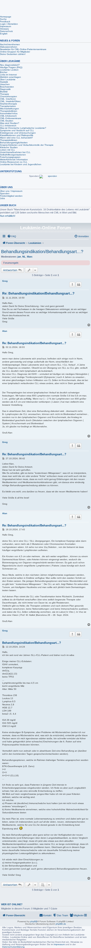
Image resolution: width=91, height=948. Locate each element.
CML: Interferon (8, 99)
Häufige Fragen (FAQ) (11, 67)
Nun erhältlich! (7, 216)
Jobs (2, 198)
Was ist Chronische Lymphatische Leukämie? (23, 128)
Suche (3, 19)
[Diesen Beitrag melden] (72, 284)
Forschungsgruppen (10, 157)
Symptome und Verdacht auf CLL (17, 130)
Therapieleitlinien (8, 111)
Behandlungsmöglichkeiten (14, 142)
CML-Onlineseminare (10, 118)
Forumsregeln (10, 262)
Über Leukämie (7, 79)
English (4, 33)
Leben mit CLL (7, 150)
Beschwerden (7, 87)
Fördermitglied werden (11, 196)
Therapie (4, 94)
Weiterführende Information (14, 159)
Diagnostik (5, 89)
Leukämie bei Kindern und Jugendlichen (20, 164)
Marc (29, 256)
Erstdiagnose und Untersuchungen (18, 133)
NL (24, 256)
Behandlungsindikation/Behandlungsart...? (42, 251)
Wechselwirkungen (9, 108)
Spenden (4, 193)
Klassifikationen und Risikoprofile (16, 135)
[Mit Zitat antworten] (79, 284)
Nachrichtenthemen (10, 44)
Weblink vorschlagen (10, 77)
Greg (5, 281)
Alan (4, 331)
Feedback (5, 21)
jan (19, 256)
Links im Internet (8, 74)
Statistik (4, 82)
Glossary (4, 29)
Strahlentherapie (8, 104)
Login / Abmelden (9, 24)
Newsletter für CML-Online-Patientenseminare (23, 49)
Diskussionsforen (8, 47)
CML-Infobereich (8, 116)
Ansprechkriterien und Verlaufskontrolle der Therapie (26, 145)
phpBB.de (61, 924)
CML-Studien (6, 120)
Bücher (3, 72)
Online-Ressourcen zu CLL (13, 162)
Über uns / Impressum (11, 191)
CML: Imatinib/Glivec (10, 101)
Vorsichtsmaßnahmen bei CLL (15, 152)
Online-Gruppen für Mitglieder (15, 51)
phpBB (33, 921)
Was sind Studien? (9, 123)
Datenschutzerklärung (13, 947)
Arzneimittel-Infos (8, 113)
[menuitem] (11, 236)
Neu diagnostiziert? (10, 65)
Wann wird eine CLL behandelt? (16, 137)
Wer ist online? (12, 904)
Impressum (5, 26)
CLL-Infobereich (8, 125)
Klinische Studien (9, 147)
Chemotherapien (8, 96)
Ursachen (5, 84)
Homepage (5, 16)
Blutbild (4, 91)
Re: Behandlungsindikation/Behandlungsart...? (38, 293)
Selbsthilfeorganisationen (13, 154)
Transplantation (8, 106)
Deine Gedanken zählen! (13, 54)
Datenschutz (6, 31)
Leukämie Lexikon (9, 70)
